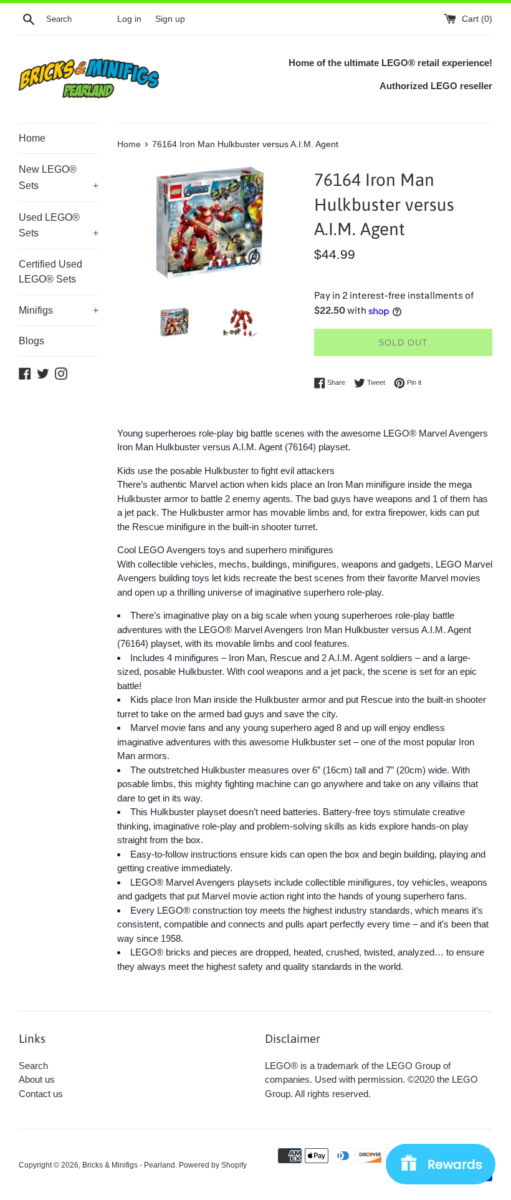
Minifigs (58, 310)
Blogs (31, 341)
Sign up (170, 19)
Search (33, 1065)
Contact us (41, 1093)
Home (32, 138)
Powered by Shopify (213, 1165)
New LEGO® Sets (58, 177)
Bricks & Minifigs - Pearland (128, 1165)
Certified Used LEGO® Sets (50, 271)
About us (37, 1079)
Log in (129, 19)
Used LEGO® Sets (58, 225)
